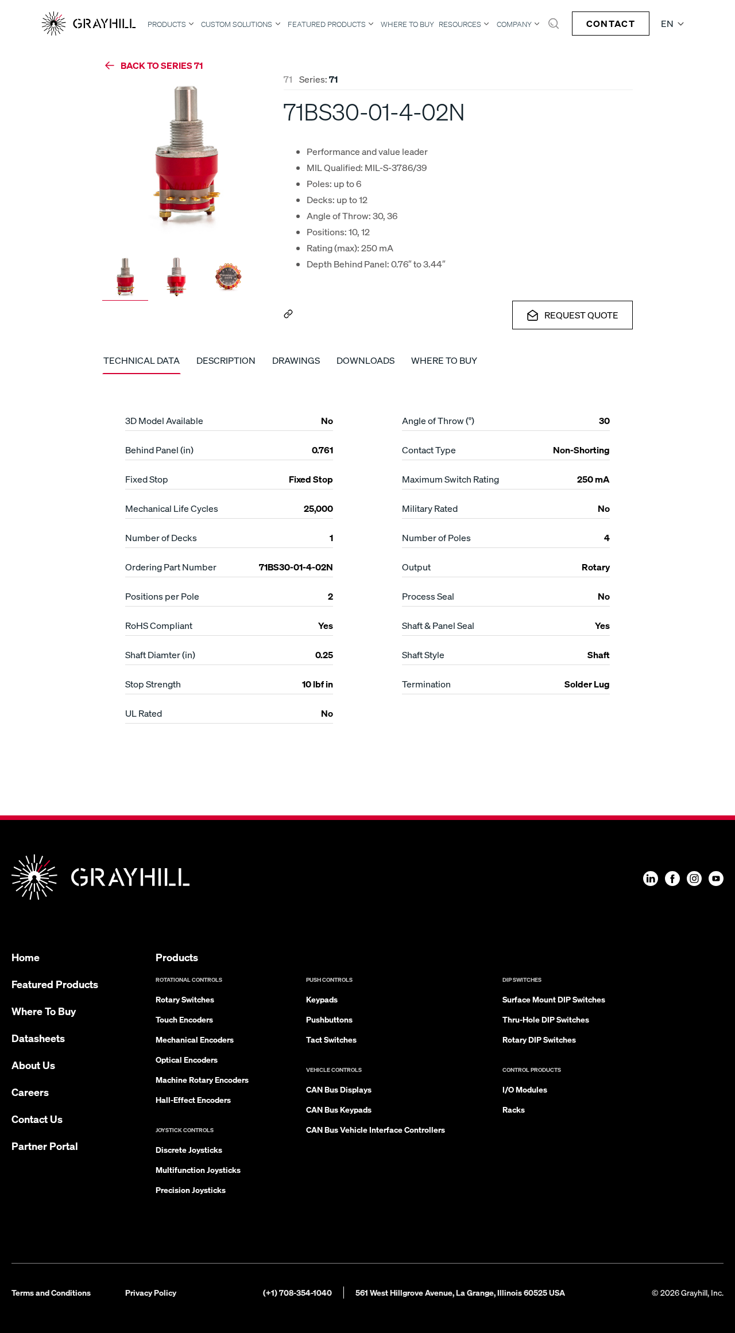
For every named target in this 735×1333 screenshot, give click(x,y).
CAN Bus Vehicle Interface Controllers (375, 1129)
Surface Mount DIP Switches (553, 999)
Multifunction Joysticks (198, 1169)
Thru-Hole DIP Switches (545, 1019)
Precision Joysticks (191, 1189)
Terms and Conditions (51, 1292)
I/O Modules (524, 1089)
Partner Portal (44, 1145)
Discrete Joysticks (189, 1149)
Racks (513, 1109)
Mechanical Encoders (195, 1039)
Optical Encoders (187, 1059)
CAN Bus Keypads (339, 1109)
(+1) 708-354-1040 (297, 1292)
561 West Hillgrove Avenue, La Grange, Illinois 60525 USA (460, 1292)
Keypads (322, 999)
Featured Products (327, 24)
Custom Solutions (236, 24)
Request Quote (581, 315)
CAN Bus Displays (339, 1089)
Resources (460, 24)
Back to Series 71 (162, 65)
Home (25, 956)
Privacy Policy (150, 1292)
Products (167, 24)
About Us (33, 1064)
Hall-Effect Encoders (193, 1099)
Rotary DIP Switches (539, 1039)
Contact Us (37, 1118)
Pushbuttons (329, 1019)
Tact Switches (331, 1039)
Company (514, 24)
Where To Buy (407, 24)
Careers (30, 1091)
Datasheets (38, 1037)
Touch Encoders (184, 1019)
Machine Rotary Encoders (202, 1079)
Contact (610, 23)
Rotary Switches (185, 999)
